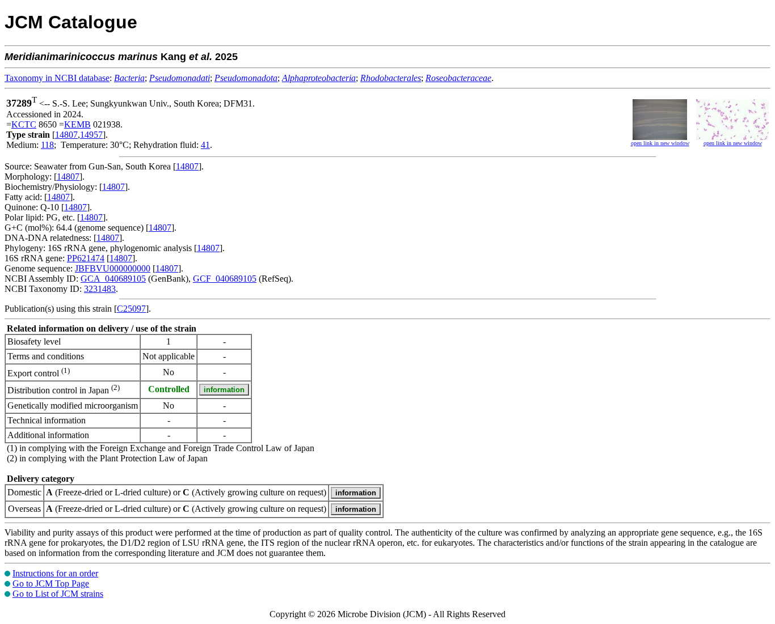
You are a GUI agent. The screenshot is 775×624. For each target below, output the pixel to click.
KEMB (77, 124)
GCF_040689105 (224, 278)
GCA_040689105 (113, 278)
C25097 (131, 308)
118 (47, 145)
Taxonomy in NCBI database (57, 78)
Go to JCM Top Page (50, 583)
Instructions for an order (55, 573)
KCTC (23, 124)
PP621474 (85, 258)
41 (205, 145)
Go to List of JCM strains (57, 593)
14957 (91, 134)
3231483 (100, 289)
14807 (66, 134)
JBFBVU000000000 (112, 268)
